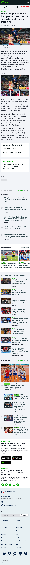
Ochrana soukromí (11, 562)
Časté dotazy (19, 544)
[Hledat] (24, 2)
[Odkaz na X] (10, 484)
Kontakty (18, 547)
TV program (4, 520)
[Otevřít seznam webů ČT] (28, 2)
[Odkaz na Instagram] (2, 484)
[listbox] (15, 515)
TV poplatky (4, 527)
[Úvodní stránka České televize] (8, 492)
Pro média (19, 520)
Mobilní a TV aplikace (7, 544)
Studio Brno (19, 527)
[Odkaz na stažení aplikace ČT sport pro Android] (17, 458)
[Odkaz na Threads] (17, 484)
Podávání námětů (21, 541)
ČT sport (3, 24)
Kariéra (18, 537)
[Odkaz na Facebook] (6, 484)
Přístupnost (21, 562)
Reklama (18, 524)
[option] (6, 515)
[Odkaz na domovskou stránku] (8, 2)
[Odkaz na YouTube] (14, 484)
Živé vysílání (4, 524)
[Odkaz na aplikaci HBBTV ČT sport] (6, 462)
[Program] (17, 7)
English (3, 562)
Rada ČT (18, 534)
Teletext (3, 531)
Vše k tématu (25, 247)
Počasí (3, 537)
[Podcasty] (13, 7)
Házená (3, 11)
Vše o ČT (3, 547)
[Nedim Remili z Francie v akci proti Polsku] (15, 36)
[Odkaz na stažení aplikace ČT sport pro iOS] (6, 458)
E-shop (3, 541)
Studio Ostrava (20, 531)
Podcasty (4, 534)
